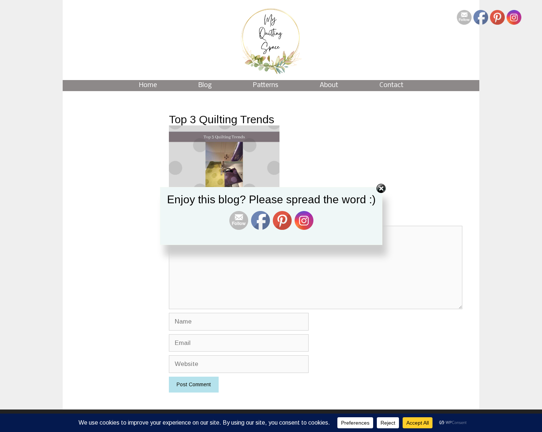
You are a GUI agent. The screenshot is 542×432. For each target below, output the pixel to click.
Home (148, 85)
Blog (205, 85)
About (329, 85)
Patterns (265, 85)
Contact (391, 85)
